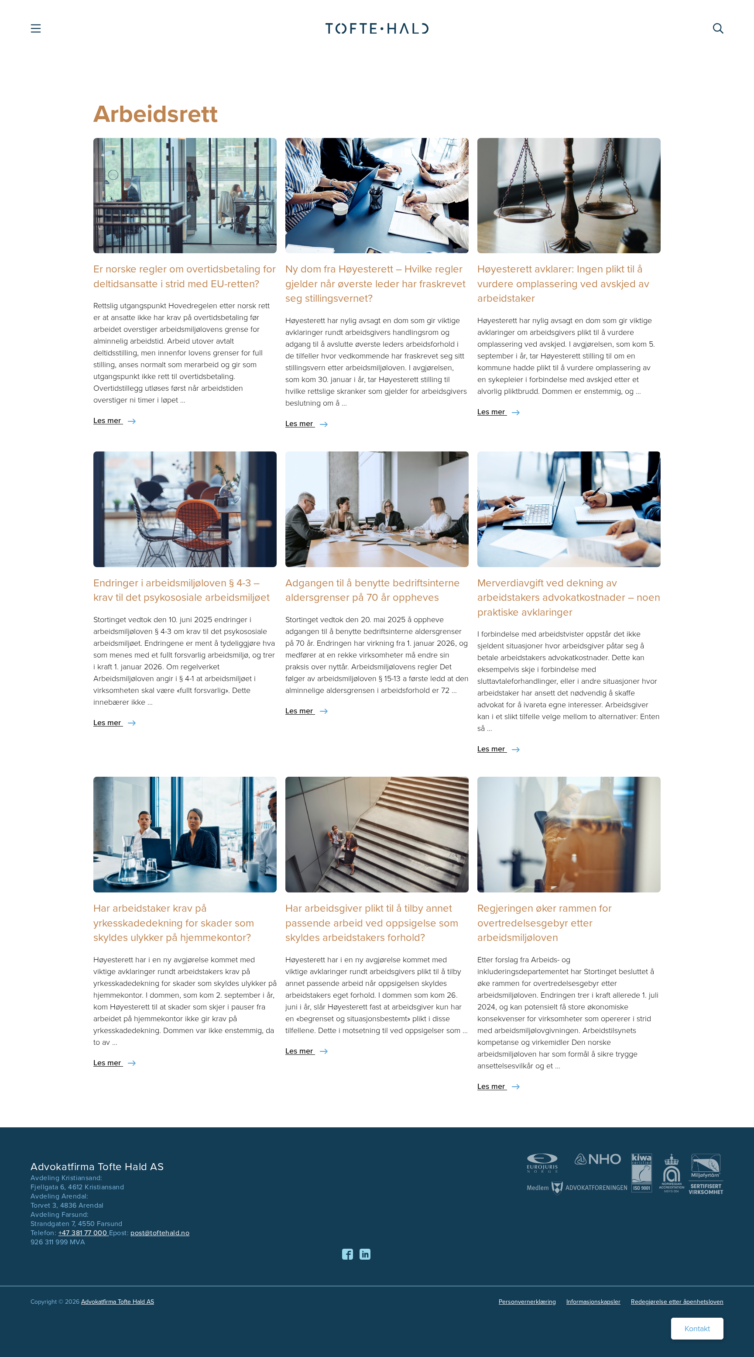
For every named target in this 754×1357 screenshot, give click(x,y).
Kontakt (697, 1328)
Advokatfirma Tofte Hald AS (117, 1301)
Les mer (108, 420)
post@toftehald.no (159, 1233)
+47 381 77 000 (83, 1233)
